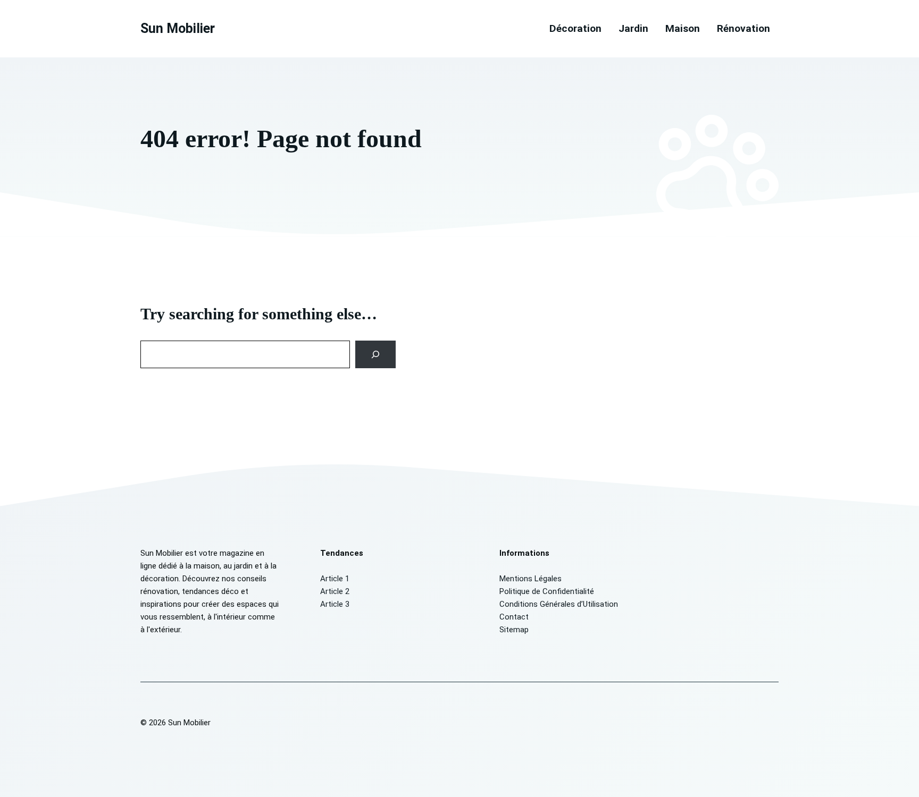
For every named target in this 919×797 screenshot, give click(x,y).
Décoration (575, 28)
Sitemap (514, 629)
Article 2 (334, 591)
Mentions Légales (530, 578)
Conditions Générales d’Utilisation (558, 604)
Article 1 (334, 578)
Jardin (633, 28)
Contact (514, 617)
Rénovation (743, 28)
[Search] (375, 354)
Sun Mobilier (177, 28)
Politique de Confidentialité (546, 591)
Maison (682, 28)
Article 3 (334, 604)
